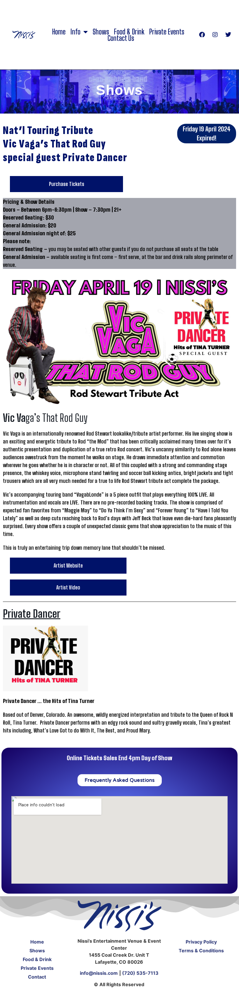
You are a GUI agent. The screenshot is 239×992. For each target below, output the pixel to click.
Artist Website (68, 565)
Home (59, 31)
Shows (101, 31)
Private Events (166, 31)
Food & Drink (129, 31)
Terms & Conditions (201, 950)
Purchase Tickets (66, 184)
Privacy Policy (201, 942)
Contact (37, 977)
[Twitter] (228, 35)
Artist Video (68, 587)
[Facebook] (202, 35)
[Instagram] (215, 35)
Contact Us (121, 38)
